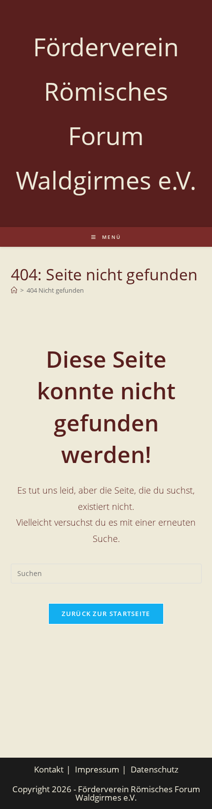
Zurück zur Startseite (106, 613)
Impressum (97, 769)
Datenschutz (154, 769)
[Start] (14, 290)
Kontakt (49, 769)
